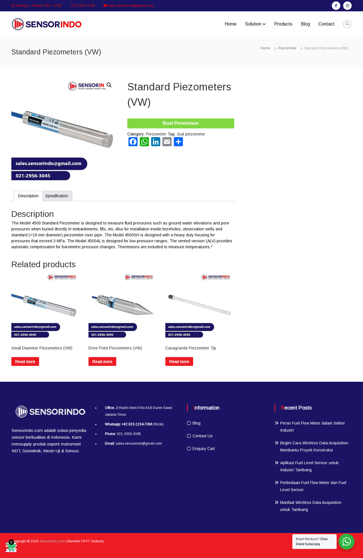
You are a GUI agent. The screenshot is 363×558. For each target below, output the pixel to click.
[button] (109, 85)
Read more (25, 361)
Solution (253, 24)
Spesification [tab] (56, 196)
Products (283, 24)
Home (231, 24)
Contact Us (203, 436)
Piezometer (287, 48)
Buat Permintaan (181, 123)
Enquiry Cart (204, 448)
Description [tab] (28, 196)
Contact (326, 24)
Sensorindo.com (52, 541)
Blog (305, 24)
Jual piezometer (191, 134)
